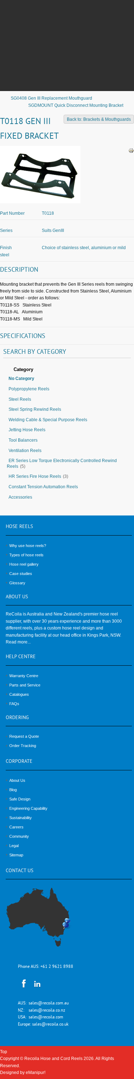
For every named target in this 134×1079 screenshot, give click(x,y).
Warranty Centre (23, 676)
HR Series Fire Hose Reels (35, 476)
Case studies (20, 573)
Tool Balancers (23, 440)
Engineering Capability (28, 808)
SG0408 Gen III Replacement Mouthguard (51, 98)
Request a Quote (24, 736)
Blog (13, 790)
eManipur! (35, 1072)
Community (19, 836)
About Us (17, 780)
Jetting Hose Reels (27, 429)
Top (3, 1051)
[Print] (131, 150)
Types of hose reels (26, 555)
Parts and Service (24, 685)
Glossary (17, 583)
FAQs (14, 704)
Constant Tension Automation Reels (43, 486)
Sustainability (20, 818)
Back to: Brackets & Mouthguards (99, 119)
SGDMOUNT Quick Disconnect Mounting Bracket (75, 105)
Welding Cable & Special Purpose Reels (48, 419)
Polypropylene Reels (29, 388)
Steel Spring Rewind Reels (35, 409)
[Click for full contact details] (46, 921)
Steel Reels (20, 399)
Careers (16, 827)
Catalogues (19, 694)
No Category (21, 378)
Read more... (18, 642)
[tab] (67, 370)
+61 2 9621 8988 (56, 967)
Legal (14, 845)
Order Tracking (22, 745)
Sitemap (16, 855)
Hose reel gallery (24, 564)
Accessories (20, 497)
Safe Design (19, 799)
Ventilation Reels (25, 450)
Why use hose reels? (27, 545)
